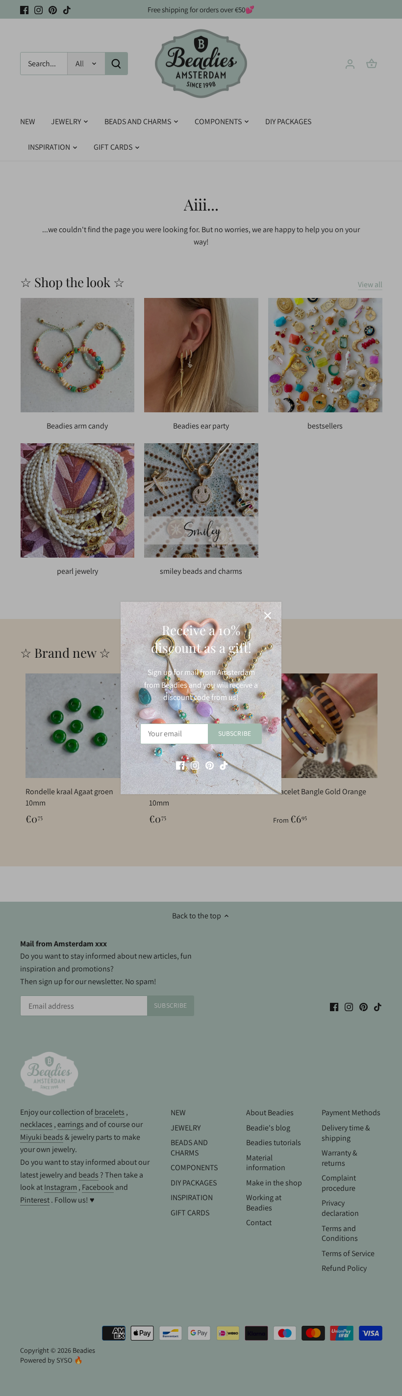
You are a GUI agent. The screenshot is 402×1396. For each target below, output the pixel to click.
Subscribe (234, 733)
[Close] (267, 615)
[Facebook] (180, 765)
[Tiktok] (224, 765)
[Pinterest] (209, 765)
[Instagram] (195, 765)
